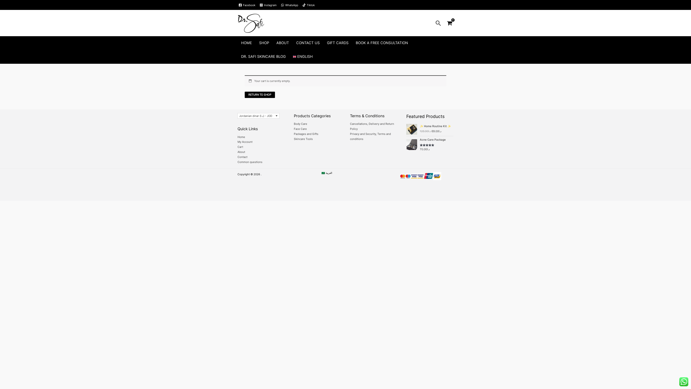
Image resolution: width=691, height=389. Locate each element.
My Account (245, 142)
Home (246, 43)
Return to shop (259, 95)
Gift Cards (338, 43)
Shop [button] (264, 43)
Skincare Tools (303, 139)
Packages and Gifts (306, 134)
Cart (240, 147)
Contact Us (308, 43)
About (282, 43)
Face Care (300, 129)
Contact (242, 157)
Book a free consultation (382, 43)
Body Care (300, 124)
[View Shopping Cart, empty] (449, 23)
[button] (438, 23)
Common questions (250, 162)
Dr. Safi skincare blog (263, 56)
